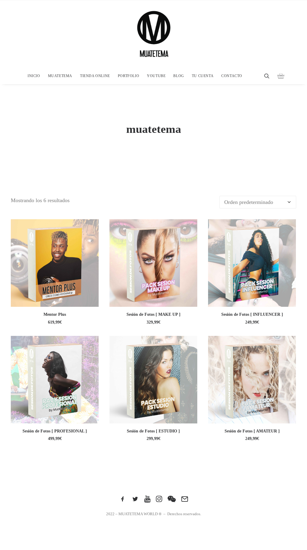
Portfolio (128, 76)
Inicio (34, 76)
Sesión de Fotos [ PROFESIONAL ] (54, 431)
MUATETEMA (60, 76)
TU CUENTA (202, 76)
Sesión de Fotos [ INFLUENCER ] (252, 314)
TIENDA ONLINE (95, 76)
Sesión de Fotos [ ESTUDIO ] (153, 431)
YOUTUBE (156, 76)
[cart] (278, 76)
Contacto (231, 76)
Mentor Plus (54, 314)
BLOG (178, 76)
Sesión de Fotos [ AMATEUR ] (252, 431)
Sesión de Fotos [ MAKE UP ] (153, 314)
